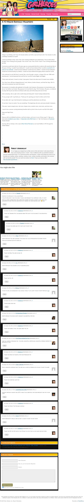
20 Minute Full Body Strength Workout (26, 178)
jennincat (20, 210)
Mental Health (35, 14)
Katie (17, 416)
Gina (17, 235)
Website (20, 467)
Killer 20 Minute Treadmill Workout (16, 178)
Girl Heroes (48, 10)
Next (54, 19)
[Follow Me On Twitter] (69, 28)
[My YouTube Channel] (65, 28)
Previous (49, 19)
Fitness (28, 10)
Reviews (27, 14)
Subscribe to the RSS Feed (28, 119)
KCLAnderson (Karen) (21, 313)
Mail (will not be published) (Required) (26, 463)
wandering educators (21, 389)
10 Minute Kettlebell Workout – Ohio (37, 178)
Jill (16, 262)
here (32, 158)
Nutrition (37, 10)
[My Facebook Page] (62, 28)
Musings (42, 14)
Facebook (51, 119)
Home (21, 10)
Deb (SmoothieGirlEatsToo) (23, 338)
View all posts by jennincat (10, 159)
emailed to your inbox (13, 119)
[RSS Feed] (75, 28)
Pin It (3, 144)
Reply (4, 204)
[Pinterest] (72, 28)
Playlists (48, 14)
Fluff (23, 14)
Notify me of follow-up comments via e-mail (14, 487)
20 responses (69, 51)
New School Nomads (27, 123)
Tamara (18, 193)
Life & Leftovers (61, 10)
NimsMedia (81, 501)
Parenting (55, 14)
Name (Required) (22, 460)
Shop (72, 10)
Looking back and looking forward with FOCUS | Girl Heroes (20, 445)
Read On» (69, 24)
